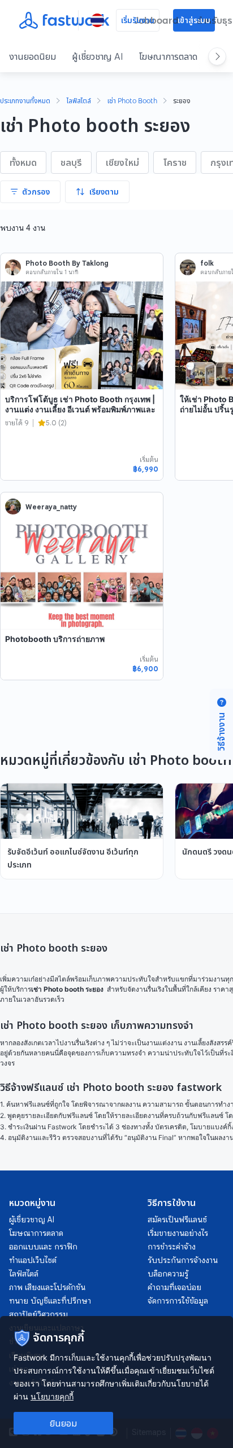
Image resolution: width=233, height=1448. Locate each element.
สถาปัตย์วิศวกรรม (38, 1314)
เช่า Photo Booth (132, 101)
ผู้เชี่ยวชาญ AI (97, 56)
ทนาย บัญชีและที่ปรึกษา (50, 1300)
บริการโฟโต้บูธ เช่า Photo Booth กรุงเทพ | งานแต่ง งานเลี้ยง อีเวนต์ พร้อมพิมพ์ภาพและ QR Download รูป (80, 409)
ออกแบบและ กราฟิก (43, 1246)
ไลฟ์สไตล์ (79, 101)
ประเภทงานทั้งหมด (25, 101)
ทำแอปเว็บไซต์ (33, 1260)
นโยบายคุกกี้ (52, 1396)
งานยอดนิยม (32, 56)
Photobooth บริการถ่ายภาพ (55, 639)
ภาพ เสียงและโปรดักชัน (47, 1287)
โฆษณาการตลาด (168, 56)
